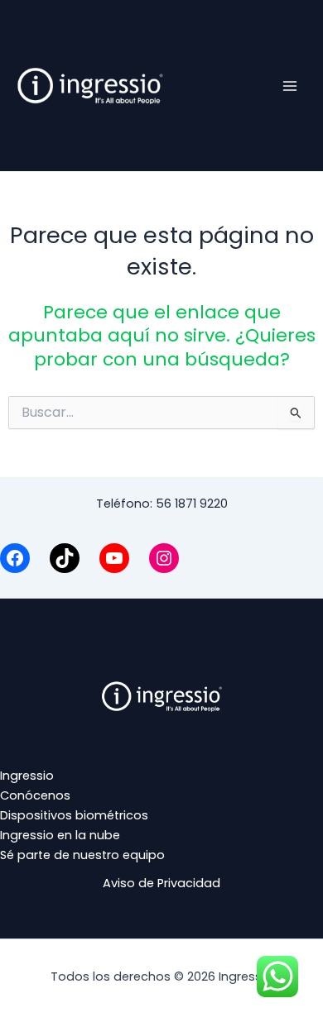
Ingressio (27, 775)
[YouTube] (114, 558)
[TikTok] (65, 558)
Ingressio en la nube (60, 835)
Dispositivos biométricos (74, 815)
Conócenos (35, 795)
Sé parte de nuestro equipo (82, 855)
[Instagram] (164, 558)
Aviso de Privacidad (161, 883)
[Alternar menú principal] (289, 85)
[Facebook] (15, 558)
